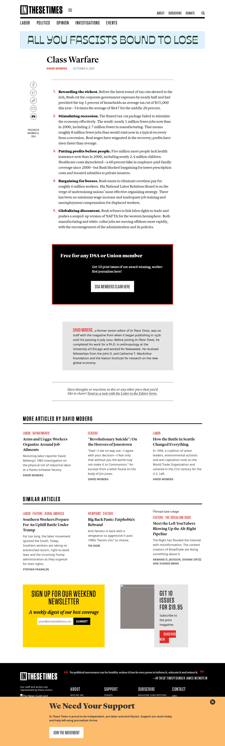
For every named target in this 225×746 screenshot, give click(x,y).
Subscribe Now (168, 637)
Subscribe (175, 13)
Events (111, 23)
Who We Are (77, 695)
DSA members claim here (112, 286)
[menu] (70, 10)
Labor (25, 23)
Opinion (63, 23)
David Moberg (57, 68)
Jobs (174, 695)
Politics (43, 23)
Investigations (87, 23)
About (161, 13)
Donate (190, 13)
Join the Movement (66, 732)
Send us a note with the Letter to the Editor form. (122, 393)
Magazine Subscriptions (152, 695)
